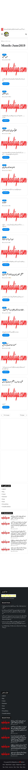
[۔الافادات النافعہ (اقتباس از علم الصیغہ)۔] (14, 322)
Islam (4, 765)
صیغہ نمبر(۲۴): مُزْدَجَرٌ (8, 239)
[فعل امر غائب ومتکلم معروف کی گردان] (14, 394)
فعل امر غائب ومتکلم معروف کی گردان (12, 382)
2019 (6, 41)
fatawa (24, 765)
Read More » (5, 83)
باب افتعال (5, 94)
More (15, 767)
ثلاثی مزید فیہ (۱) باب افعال (9, 130)
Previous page (6, 415)
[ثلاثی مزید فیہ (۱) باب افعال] (14, 142)
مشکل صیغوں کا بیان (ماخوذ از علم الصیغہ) (12, 275)
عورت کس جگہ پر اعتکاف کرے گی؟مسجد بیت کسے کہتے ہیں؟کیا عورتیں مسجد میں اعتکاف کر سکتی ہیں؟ (18, 517)
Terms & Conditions (6, 507)
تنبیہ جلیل (5, 57)
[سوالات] (14, 215)
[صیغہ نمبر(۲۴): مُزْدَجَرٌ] (14, 251)
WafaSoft (22, 762)
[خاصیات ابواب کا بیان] (14, 179)
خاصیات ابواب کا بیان (8, 167)
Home (3, 41)
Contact (4, 494)
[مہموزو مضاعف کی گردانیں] (14, 357)
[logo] (8, 597)
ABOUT (4, 489)
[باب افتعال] (14, 106)
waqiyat (14, 765)
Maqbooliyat (19, 765)
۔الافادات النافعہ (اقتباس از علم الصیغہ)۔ (13, 310)
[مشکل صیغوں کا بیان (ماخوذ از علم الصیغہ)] (14, 287)
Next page (22, 415)
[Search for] (26, 35)
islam (4, 54)
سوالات (4, 203)
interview (11, 767)
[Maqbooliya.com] (6, 34)
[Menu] (2, 35)
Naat (4, 767)
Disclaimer (4, 497)
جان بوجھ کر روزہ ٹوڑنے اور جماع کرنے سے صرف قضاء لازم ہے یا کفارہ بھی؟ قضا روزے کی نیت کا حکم (18, 549)
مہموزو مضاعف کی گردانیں (9, 345)
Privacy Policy (5, 504)
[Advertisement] (14, 14)
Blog (3, 492)
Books (6, 767)
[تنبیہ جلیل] (14, 69)
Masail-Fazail (8, 765)
